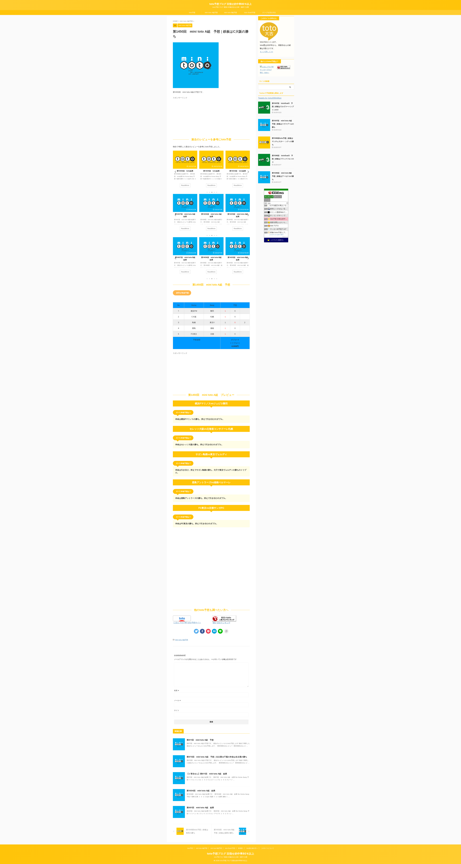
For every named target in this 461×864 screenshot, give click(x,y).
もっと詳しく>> (266, 51)
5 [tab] (216, 192)
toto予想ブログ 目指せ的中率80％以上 (230, 4)
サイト (176, 710)
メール (177, 700)
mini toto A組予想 (211, 12)
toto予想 (192, 12)
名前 (176, 690)
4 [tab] (214, 192)
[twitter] (196, 631)
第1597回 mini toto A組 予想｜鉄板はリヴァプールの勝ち (283, 124)
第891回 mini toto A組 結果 (200, 807)
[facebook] (202, 631)
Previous (175, 171)
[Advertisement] (193, 116)
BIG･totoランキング (221, 622)
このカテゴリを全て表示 (276, 234)
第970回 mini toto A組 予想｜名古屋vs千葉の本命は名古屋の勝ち (217, 757)
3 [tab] (212, 192)
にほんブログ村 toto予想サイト (187, 622)
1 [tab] (207, 192)
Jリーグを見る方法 (269, 12)
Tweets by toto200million (269, 98)
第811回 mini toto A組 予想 (200, 740)
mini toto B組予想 (230, 12)
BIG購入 (240, 848)
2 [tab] (209, 192)
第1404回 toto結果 (185, 171)
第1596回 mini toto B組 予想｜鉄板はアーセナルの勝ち (283, 176)
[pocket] (208, 631)
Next (247, 171)
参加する (285, 236)
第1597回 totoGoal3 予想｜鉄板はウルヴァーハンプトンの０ (283, 106)
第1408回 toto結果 (211, 171)
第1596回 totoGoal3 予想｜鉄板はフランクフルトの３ (283, 158)
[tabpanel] (185, 170)
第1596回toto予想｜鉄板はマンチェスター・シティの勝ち (283, 141)
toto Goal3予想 (249, 12)
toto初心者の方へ (252, 848)
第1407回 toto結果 (238, 171)
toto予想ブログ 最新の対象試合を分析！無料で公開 (230, 857)
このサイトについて (267, 848)
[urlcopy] (226, 631)
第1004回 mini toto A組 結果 (201, 790)
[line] (220, 631)
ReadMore (185, 185)
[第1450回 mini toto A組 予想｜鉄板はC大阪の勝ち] (214, 631)
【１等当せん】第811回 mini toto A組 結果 (207, 773)
